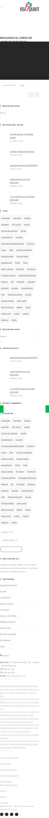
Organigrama (5, 764)
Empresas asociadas (8, 785)
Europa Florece (22, 256)
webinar (26, 314)
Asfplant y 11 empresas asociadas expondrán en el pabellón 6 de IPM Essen (19, 746)
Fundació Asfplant (8, 275)
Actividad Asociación (9, 585)
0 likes (22, 85)
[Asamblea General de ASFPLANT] (47, 409)
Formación (31, 269)
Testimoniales (5, 782)
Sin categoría (5, 640)
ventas (27, 307)
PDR (3, 294)
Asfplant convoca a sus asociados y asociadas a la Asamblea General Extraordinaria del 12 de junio (19, 705)
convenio (19, 237)
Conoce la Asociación (9, 758)
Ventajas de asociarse (9, 776)
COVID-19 (30, 244)
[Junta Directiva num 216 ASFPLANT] (2, 409)
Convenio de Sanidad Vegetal (12, 244)
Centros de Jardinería (9, 231)
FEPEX (17, 263)
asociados (5, 224)
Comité (23, 231)
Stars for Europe (7, 307)
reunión (28, 294)
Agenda (3, 797)
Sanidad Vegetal (7, 301)
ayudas (27, 224)
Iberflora (4, 282)
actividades (5, 218)
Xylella (14, 320)
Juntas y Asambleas (8, 616)
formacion (20, 269)
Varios (2, 646)
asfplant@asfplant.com (15, 676)
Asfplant (27, 218)
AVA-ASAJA (16, 224)
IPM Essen (20, 282)
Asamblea (17, 218)
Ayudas (3, 591)
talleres (19, 307)
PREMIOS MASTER (7, 622)
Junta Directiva (27, 288)
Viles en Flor (6, 314)
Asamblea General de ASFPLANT (24, 165)
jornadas (14, 288)
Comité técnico (7, 237)
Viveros (17, 314)
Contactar (4, 803)
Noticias (3, 791)
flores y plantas (7, 269)
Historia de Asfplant (8, 770)
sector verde (21, 301)
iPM (12, 282)
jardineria (31, 282)
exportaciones (6, 263)
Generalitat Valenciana (27, 275)
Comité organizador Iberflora (22, 152)
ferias (25, 263)
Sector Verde (5, 628)
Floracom (14, 809)
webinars (4, 320)
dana (11, 250)
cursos (3, 250)
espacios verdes (7, 256)
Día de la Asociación (24, 250)
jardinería (4, 288)
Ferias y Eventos (7, 604)
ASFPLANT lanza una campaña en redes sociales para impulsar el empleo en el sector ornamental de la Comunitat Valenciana (19, 718)
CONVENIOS (5, 597)
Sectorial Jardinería (8, 634)
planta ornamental (15, 294)
